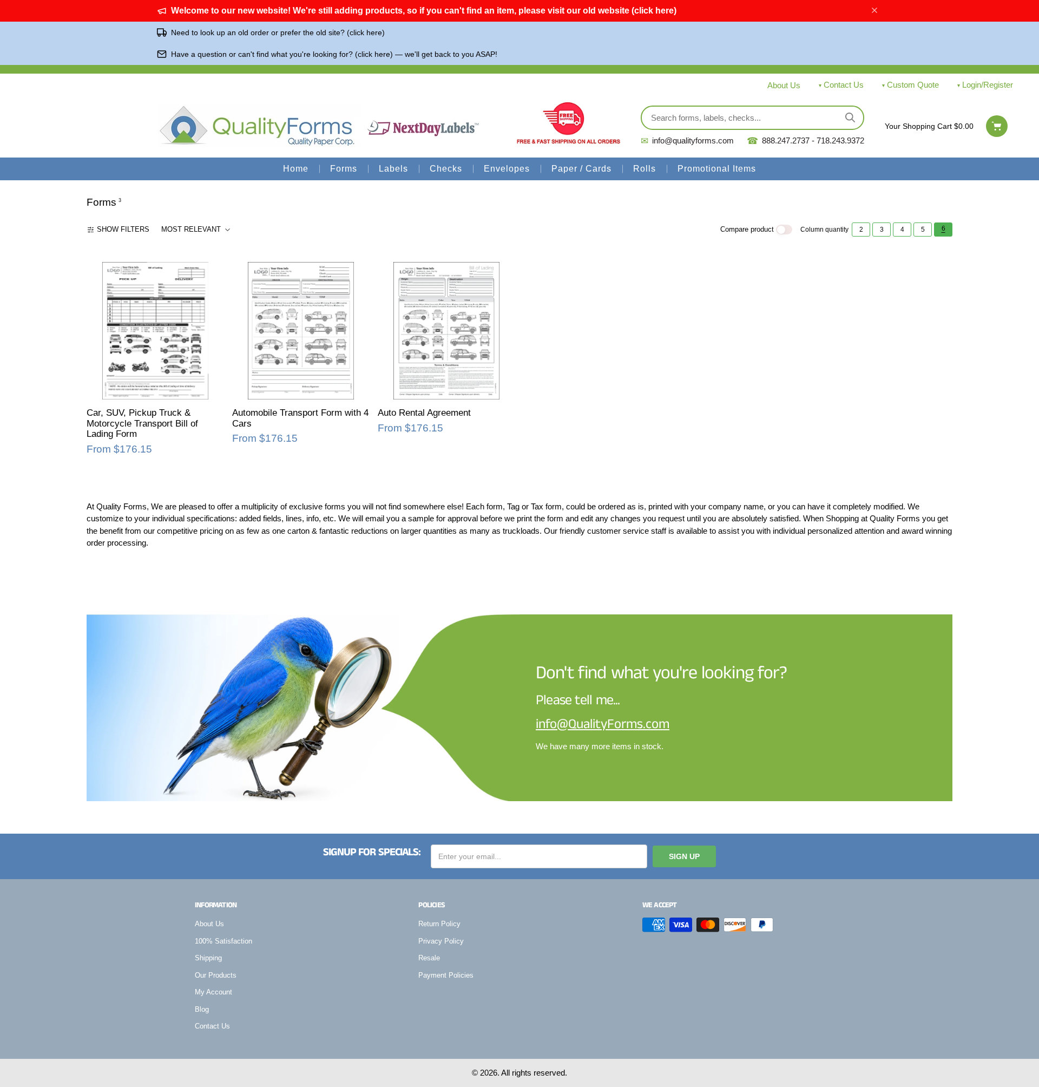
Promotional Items (717, 168)
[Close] (874, 11)
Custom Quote (913, 84)
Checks (446, 168)
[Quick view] (101, 389)
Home (295, 168)
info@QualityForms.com (602, 724)
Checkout (997, 126)
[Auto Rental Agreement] (446, 331)
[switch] (784, 230)
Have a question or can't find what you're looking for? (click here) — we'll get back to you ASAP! (334, 54)
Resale (429, 958)
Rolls (644, 168)
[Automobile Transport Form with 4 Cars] (301, 331)
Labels (393, 168)
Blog (202, 1009)
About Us (783, 85)
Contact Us (844, 84)
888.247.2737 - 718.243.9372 (805, 141)
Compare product (747, 229)
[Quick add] (123, 389)
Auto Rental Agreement (424, 413)
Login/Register (987, 84)
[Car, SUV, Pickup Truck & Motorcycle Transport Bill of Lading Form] (155, 331)
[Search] (850, 117)
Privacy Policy (441, 941)
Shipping (208, 958)
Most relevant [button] (191, 229)
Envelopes (507, 168)
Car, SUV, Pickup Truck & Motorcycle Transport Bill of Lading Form (142, 423)
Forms (343, 168)
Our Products (215, 975)
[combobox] (196, 229)
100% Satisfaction (223, 941)
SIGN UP (684, 856)
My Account (213, 992)
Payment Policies (446, 975)
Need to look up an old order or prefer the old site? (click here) (278, 32)
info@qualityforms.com (687, 141)
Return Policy (439, 924)
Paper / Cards (581, 168)
